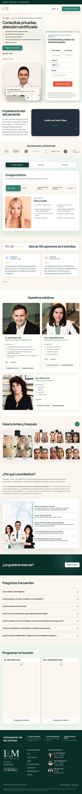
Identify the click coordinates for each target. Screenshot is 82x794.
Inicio (28, 754)
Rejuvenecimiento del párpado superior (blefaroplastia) (43, 210)
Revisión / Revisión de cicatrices (66, 218)
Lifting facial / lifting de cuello (43, 205)
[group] (41, 266)
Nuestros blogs (31, 767)
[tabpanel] (41, 201)
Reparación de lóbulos (41, 218)
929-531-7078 (7, 53)
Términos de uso (75, 784)
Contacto (29, 774)
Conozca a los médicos (33, 764)
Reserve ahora (72, 565)
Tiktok (6, 362)
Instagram (13, 362)
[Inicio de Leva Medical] (5, 9)
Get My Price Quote (62, 84)
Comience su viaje (7, 59)
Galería (29, 761)
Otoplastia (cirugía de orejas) (66, 213)
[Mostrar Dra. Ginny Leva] (37, 98)
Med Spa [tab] (41, 165)
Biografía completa (27, 368)
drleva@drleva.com (8, 764)
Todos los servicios (32, 757)
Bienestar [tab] (65, 165)
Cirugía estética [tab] (17, 165)
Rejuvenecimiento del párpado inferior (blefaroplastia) (66, 210)
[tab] (13, 188)
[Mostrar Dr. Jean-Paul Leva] (28, 98)
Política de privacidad (65, 784)
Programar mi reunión (71, 9)
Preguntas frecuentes (33, 771)
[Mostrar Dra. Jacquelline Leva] (32, 98)
